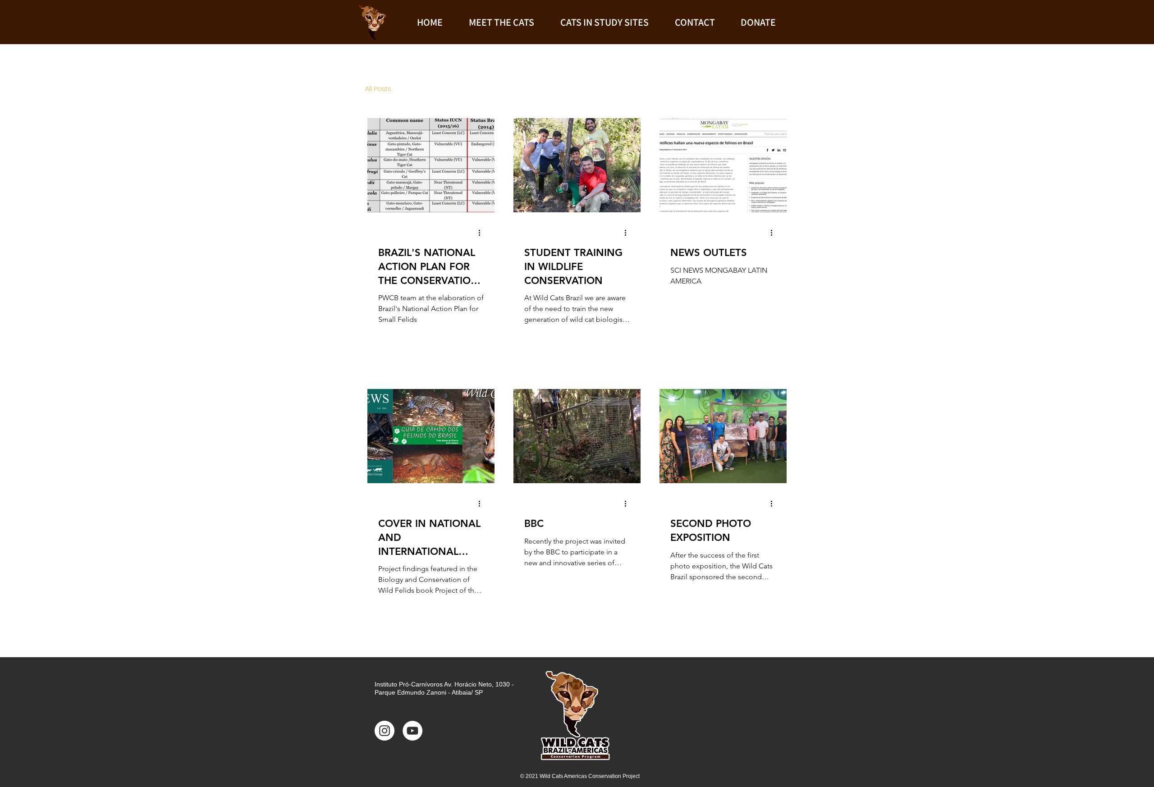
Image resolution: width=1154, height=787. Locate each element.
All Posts (378, 88)
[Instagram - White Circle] (384, 731)
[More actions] (482, 232)
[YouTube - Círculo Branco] (412, 731)
